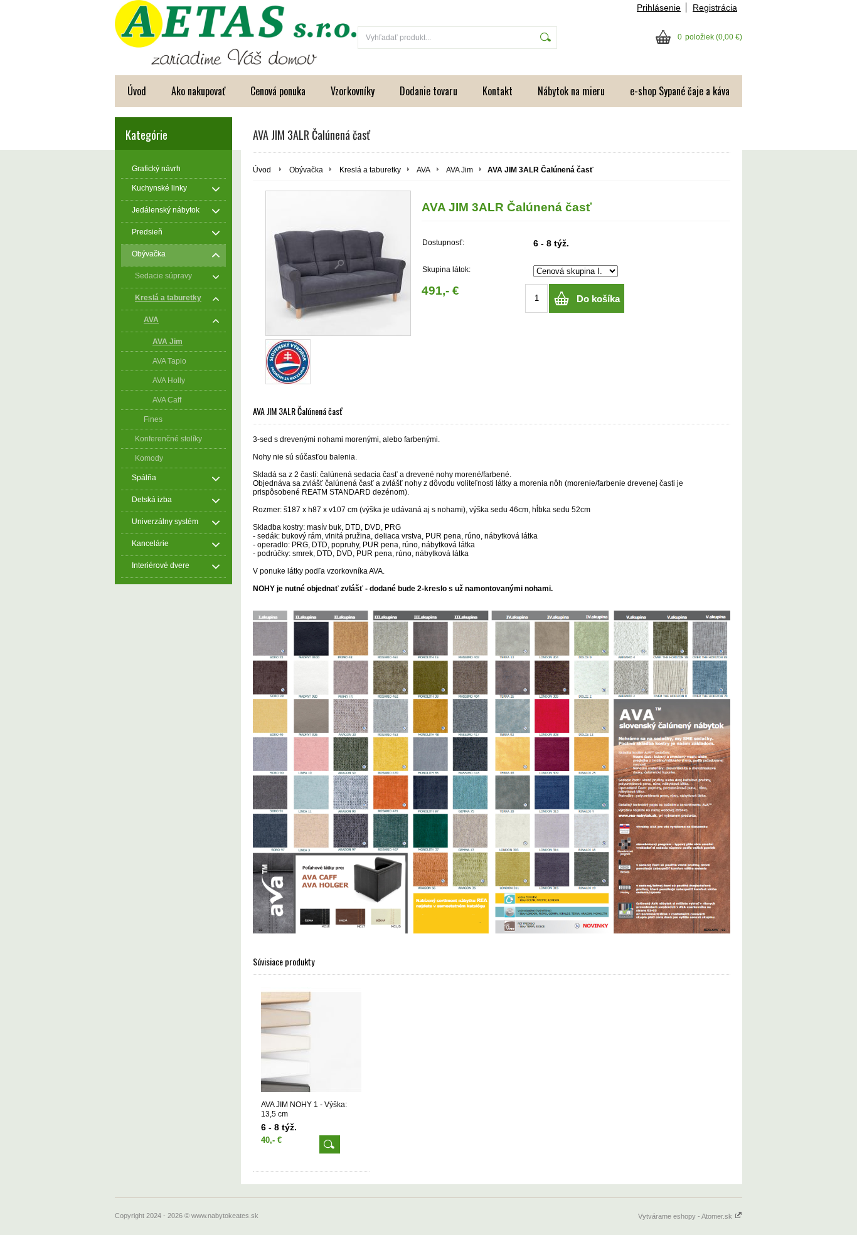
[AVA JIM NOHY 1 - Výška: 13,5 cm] (311, 1042)
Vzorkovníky (353, 90)
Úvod (136, 90)
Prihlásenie (659, 8)
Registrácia (715, 8)
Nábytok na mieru (571, 90)
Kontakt (497, 90)
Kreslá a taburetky (370, 170)
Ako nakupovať (198, 90)
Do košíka (598, 298)
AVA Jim (459, 170)
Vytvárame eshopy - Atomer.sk (686, 1216)
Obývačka (306, 170)
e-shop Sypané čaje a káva (680, 90)
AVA (423, 170)
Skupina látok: (446, 269)
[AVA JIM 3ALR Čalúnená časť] (338, 263)
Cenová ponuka (278, 90)
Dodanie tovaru (428, 90)
